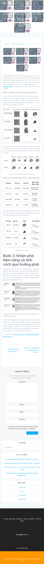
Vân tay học (21, 44)
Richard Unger (7, 86)
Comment (22, 382)
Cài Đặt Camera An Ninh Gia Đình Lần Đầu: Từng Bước (22, 463)
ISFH (4, 3)
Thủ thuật (22, 487)
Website (22, 419)
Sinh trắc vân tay (19, 334)
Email (22, 412)
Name (22, 404)
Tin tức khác (22, 495)
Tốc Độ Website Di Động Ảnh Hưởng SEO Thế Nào (22, 459)
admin (7, 44)
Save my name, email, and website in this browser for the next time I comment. (23, 428)
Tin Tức (14, 44)
